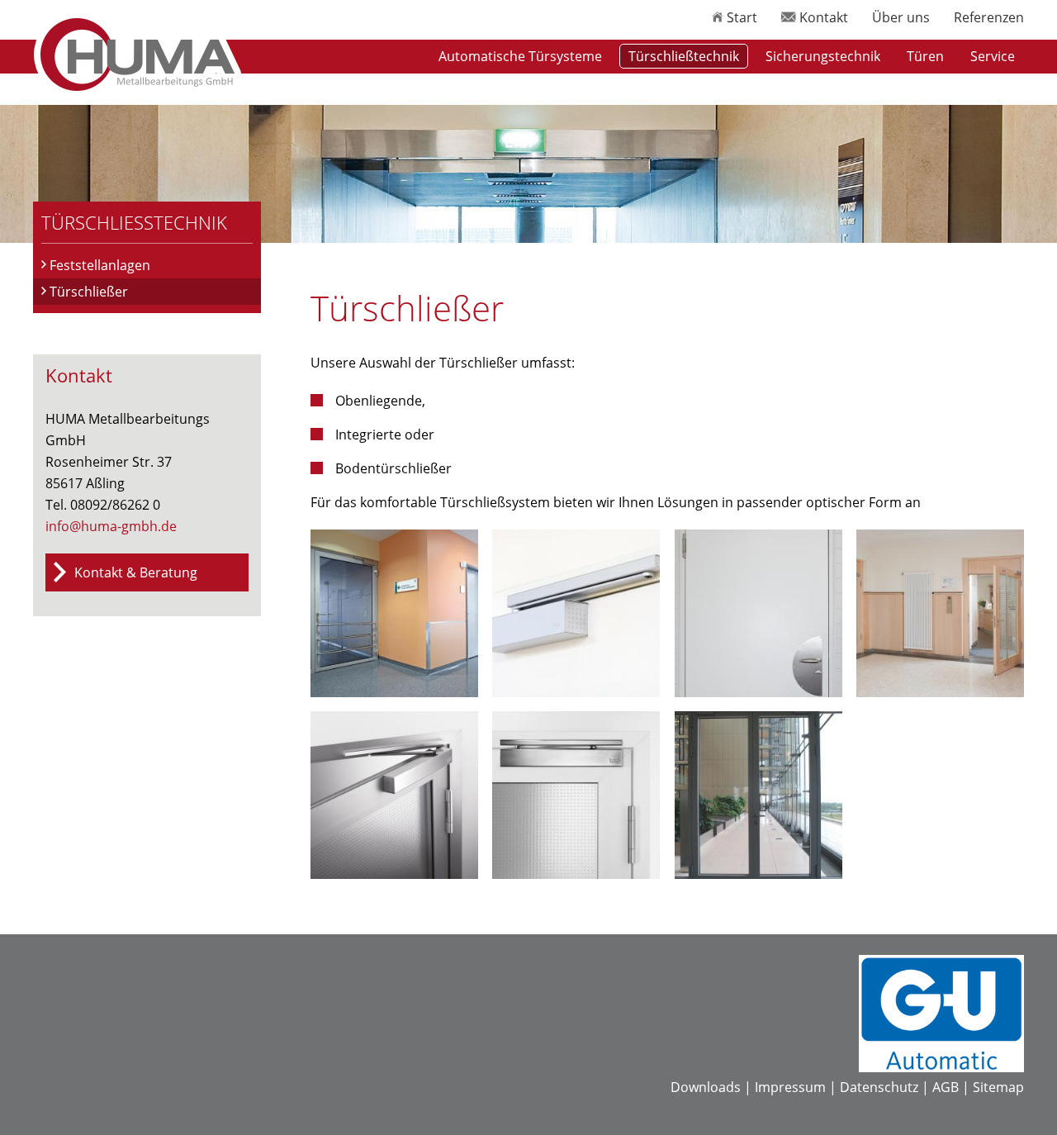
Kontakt (822, 17)
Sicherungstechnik (822, 56)
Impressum (790, 1087)
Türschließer (89, 292)
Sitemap (998, 1087)
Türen (925, 56)
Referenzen (989, 17)
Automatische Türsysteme (520, 56)
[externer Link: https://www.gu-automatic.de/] (941, 1067)
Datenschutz (879, 1087)
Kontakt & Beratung (135, 572)
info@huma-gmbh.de (111, 526)
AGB (945, 1087)
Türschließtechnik (683, 56)
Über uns (901, 17)
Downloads (706, 1087)
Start (740, 17)
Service (992, 56)
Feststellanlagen (100, 265)
